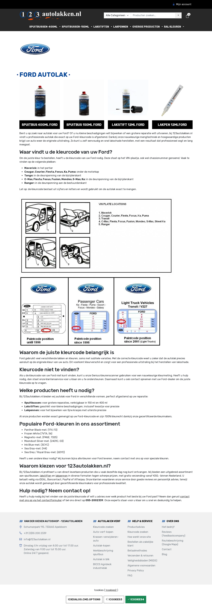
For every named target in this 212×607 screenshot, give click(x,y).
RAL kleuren (172, 26)
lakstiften (45, 475)
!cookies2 (111, 590)
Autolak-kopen (101, 545)
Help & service (142, 521)
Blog (164, 554)
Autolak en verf (109, 521)
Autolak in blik (101, 559)
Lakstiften (101, 26)
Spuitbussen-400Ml (43, 26)
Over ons (173, 521)
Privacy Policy (136, 570)
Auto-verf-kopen (103, 531)
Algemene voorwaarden (141, 565)
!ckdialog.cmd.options (84, 599)
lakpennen (62, 475)
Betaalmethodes (137, 550)
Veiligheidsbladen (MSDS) (142, 560)
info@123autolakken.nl (37, 539)
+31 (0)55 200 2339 (35, 533)
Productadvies (136, 526)
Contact (166, 549)
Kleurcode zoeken (103, 526)
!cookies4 (137, 599)
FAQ (130, 575)
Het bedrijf (168, 526)
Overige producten (146, 26)
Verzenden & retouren (140, 555)
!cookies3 (115, 599)
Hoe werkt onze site (139, 536)
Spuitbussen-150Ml (75, 26)
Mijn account (183, 4)
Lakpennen (120, 26)
